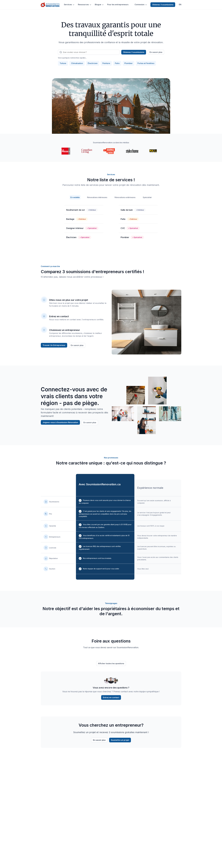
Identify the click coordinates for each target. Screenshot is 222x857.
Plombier (128, 63)
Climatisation (77, 63)
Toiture (63, 63)
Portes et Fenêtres (145, 63)
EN (180, 4)
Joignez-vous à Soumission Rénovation (60, 422)
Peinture (106, 63)
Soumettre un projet (120, 740)
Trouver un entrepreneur (54, 345)
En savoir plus (156, 52)
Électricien (92, 63)
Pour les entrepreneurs (117, 4)
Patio (117, 63)
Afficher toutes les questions (111, 663)
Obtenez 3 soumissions (162, 4)
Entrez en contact (111, 697)
